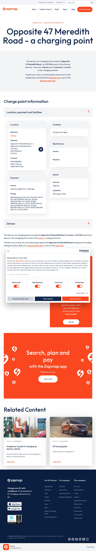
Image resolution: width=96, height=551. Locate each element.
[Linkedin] (80, 539)
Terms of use (78, 518)
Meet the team (78, 490)
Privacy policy (78, 515)
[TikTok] (83, 539)
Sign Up (71, 322)
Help (73, 9)
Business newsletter (65, 497)
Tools (46, 493)
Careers (76, 497)
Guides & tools (45, 9)
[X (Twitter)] (76, 539)
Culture (76, 493)
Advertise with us (64, 493)
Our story (77, 486)
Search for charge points (50, 512)
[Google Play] (15, 508)
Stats (57, 9)
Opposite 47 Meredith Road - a (54, 23)
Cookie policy (78, 511)
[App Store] (15, 504)
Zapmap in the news (80, 500)
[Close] (1, 547)
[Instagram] (69, 539)
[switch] (37, 286)
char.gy (13, 136)
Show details (80, 293)
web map (59, 245)
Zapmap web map (48, 80)
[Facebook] (73, 539)
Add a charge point (50, 517)
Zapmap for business (46, 2)
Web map (47, 490)
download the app (35, 245)
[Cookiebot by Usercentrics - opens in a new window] (80, 251)
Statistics (47, 500)
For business (64, 480)
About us (60, 2)
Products (62, 486)
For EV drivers (50, 480)
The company (80, 480)
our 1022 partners (19, 261)
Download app (85, 9)
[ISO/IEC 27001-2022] (15, 519)
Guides (46, 497)
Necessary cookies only (20, 299)
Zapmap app (54, 77)
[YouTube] (87, 539)
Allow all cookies (75, 299)
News (65, 9)
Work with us (63, 490)
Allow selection (48, 299)
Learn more (48, 379)
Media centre (78, 504)
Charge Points (36, 23)
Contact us (77, 507)
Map (33, 9)
